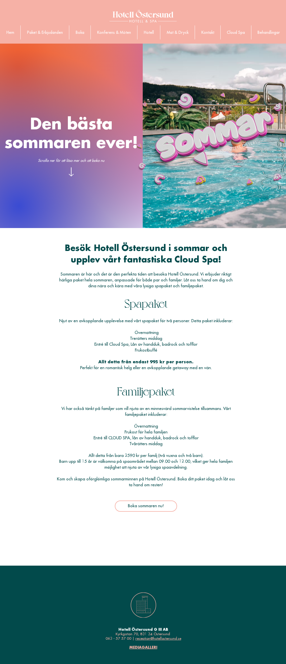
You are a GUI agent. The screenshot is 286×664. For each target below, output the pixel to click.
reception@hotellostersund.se (158, 638)
